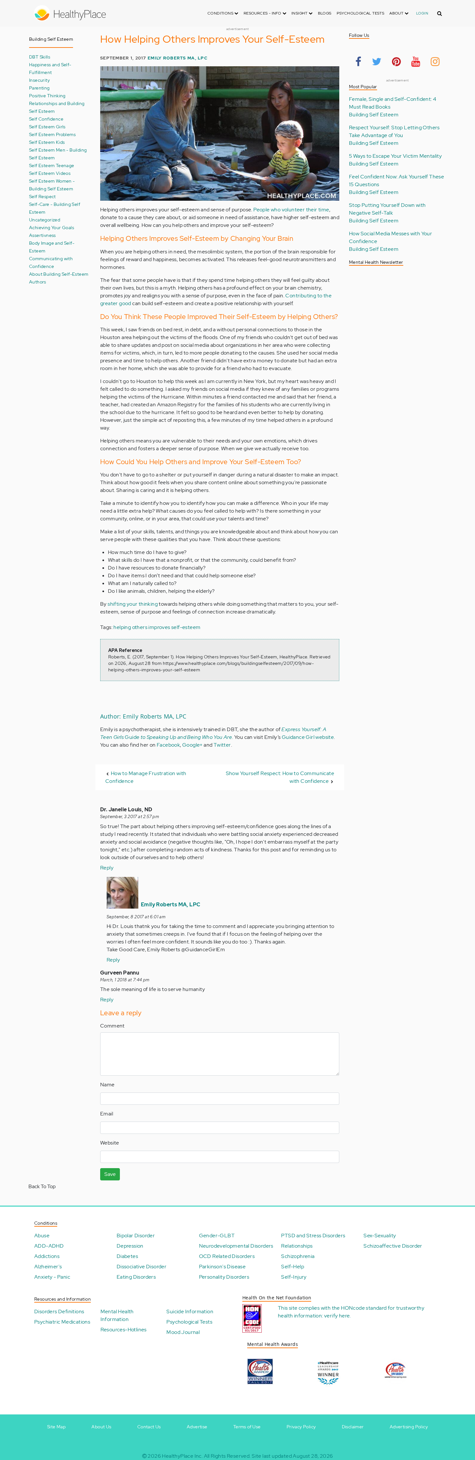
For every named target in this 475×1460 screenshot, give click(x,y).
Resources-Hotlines (123, 1329)
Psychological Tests (361, 13)
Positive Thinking (47, 95)
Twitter (222, 744)
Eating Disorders (136, 1277)
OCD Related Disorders (227, 1256)
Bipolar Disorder (136, 1235)
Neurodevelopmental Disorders (236, 1245)
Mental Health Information (117, 1315)
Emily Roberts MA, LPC (177, 58)
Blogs (325, 13)
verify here (337, 1315)
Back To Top (42, 1186)
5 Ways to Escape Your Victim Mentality (395, 156)
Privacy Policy (301, 1427)
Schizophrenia (297, 1256)
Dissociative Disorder (141, 1266)
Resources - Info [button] (263, 13)
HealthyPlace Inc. (182, 1456)
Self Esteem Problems (52, 134)
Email (106, 1113)
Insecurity (39, 80)
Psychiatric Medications (62, 1321)
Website (109, 1142)
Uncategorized (44, 220)
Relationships (296, 1245)
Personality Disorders (224, 1277)
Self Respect (42, 196)
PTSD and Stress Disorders (313, 1235)
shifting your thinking (133, 604)
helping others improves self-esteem (156, 627)
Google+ (192, 744)
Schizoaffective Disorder (393, 1245)
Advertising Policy (409, 1427)
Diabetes (127, 1256)
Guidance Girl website (308, 737)
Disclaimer (353, 1427)
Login (422, 13)
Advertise (197, 1427)
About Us (101, 1427)
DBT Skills (39, 57)
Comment (112, 1025)
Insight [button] (300, 13)
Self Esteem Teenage (51, 165)
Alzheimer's (48, 1266)
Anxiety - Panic (52, 1277)
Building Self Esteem (373, 114)
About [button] (396, 13)
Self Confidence (46, 119)
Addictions (46, 1256)
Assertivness (42, 235)
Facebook (168, 744)
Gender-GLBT (217, 1235)
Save (110, 1174)
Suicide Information (189, 1311)
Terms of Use (247, 1427)
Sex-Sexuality (380, 1235)
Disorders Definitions (59, 1311)
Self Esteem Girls (47, 126)
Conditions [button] (220, 13)
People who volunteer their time (291, 209)
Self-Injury (293, 1277)
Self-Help (292, 1266)
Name (107, 1084)
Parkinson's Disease (222, 1266)
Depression (130, 1245)
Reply (106, 867)
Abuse (41, 1235)
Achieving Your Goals (51, 227)
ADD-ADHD (49, 1245)
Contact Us (149, 1427)
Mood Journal (183, 1332)
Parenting (39, 88)
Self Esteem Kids (47, 142)
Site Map (56, 1427)
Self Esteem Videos (49, 173)
